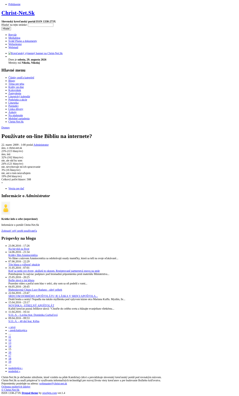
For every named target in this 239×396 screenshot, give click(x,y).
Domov (5, 127)
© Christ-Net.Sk (10, 389)
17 (9, 355)
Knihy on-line (16, 87)
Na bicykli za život (18, 248)
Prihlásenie (14, 4)
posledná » (14, 371)
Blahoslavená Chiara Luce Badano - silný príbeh (35, 289)
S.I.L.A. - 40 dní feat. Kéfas (23, 321)
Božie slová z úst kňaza (21, 280)
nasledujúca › (15, 368)
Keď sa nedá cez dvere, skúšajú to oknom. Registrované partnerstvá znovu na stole (54, 270)
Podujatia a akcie (17, 99)
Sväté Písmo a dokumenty (22, 41)
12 (9, 339)
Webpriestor (15, 44)
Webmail (13, 47)
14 (9, 346)
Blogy (11, 80)
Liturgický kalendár (19, 96)
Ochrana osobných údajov (15, 386)
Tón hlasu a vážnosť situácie (24, 264)
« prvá (11, 327)
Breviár (12, 34)
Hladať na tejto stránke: (14, 24)
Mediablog (14, 37)
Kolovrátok (14, 90)
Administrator (41, 144)
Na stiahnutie (15, 115)
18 (9, 358)
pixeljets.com (49, 392)
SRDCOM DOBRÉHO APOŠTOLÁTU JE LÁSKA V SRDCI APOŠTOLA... (53, 296)
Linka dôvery (15, 109)
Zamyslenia (14, 93)
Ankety (12, 112)
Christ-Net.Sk (18, 13)
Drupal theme (30, 392)
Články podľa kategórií (21, 77)
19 (9, 361)
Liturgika (13, 102)
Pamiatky (13, 105)
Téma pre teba (16, 83)
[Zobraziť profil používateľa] (5, 213)
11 (9, 336)
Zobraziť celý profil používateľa (19, 230)
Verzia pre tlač (16, 188)
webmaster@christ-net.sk (53, 383)
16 (9, 352)
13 (9, 342)
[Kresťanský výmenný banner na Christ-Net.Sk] (35, 53)
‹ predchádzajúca (17, 330)
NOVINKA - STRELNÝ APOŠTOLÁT (31, 305)
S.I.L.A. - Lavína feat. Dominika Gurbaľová (33, 314)
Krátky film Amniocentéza (23, 255)
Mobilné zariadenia (19, 118)
